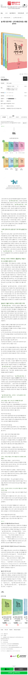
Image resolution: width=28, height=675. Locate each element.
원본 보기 (14, 122)
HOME (2, 629)
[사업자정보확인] (16, 643)
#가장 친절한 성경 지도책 (12, 7)
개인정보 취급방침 (17, 629)
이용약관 (10, 629)
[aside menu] (1, 5)
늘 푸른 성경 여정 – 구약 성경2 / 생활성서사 (6, 618)
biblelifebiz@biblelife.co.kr (16, 647)
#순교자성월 (3, 7)
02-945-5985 (5, 640)
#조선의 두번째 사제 (22, 7)
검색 (26, 5)
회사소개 (6, 629)
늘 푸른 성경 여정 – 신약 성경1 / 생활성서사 (17, 618)
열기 (14, 666)
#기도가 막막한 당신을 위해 (14, 8)
